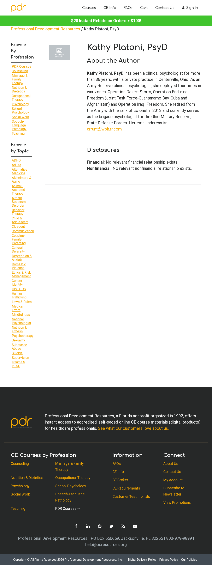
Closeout (18, 227)
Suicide (17, 353)
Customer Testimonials (131, 496)
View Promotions (177, 502)
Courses (89, 8)
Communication (23, 231)
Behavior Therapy (18, 212)
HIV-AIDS (19, 289)
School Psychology (20, 110)
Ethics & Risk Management (21, 274)
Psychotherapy (23, 336)
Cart (144, 8)
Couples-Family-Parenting (19, 239)
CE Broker (120, 480)
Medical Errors (17, 308)
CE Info (110, 8)
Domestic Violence (19, 266)
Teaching (18, 133)
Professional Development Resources (45, 28)
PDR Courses (21, 66)
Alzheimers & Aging (21, 179)
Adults (16, 165)
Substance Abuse (19, 347)
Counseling (20, 71)
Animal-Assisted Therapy (18, 189)
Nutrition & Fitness (19, 329)
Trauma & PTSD (18, 364)
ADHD (16, 160)
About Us (170, 464)
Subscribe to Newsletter (173, 491)
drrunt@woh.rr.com (104, 129)
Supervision (20, 358)
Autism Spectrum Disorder (19, 201)
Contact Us (164, 8)
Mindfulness (21, 315)
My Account (173, 480)
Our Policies (189, 559)
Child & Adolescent (20, 220)
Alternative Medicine (19, 171)
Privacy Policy (168, 559)
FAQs (128, 8)
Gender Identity (17, 282)
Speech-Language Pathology (19, 125)
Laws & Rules (22, 302)
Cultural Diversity (18, 249)
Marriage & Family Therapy (20, 79)
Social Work (20, 117)
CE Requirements (126, 488)
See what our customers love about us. (133, 428)
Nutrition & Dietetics (19, 89)
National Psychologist (21, 321)
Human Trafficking (19, 295)
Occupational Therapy (21, 98)
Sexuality (18, 340)
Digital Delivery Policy (142, 559)
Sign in (191, 8)
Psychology (20, 104)
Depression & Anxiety (22, 258)
